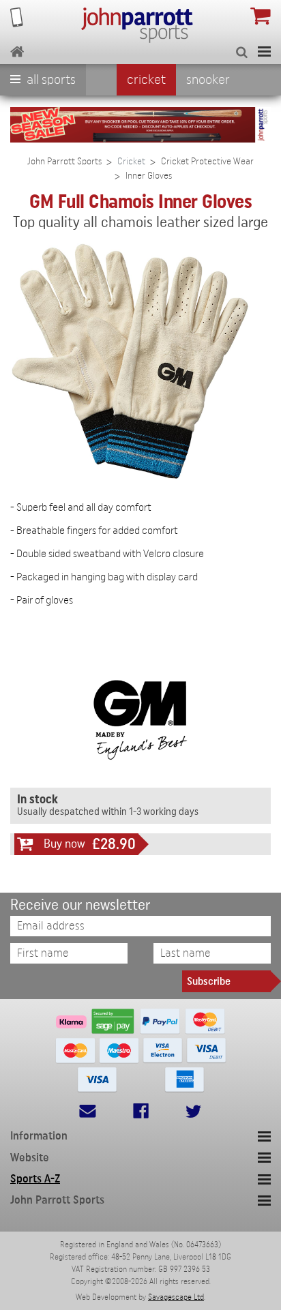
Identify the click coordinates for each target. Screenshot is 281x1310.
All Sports (50, 80)
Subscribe (209, 981)
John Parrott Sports (64, 161)
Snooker (208, 80)
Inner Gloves (148, 176)
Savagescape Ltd (176, 1297)
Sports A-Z (35, 1179)
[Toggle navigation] (264, 51)
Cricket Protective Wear (207, 161)
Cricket (146, 80)
